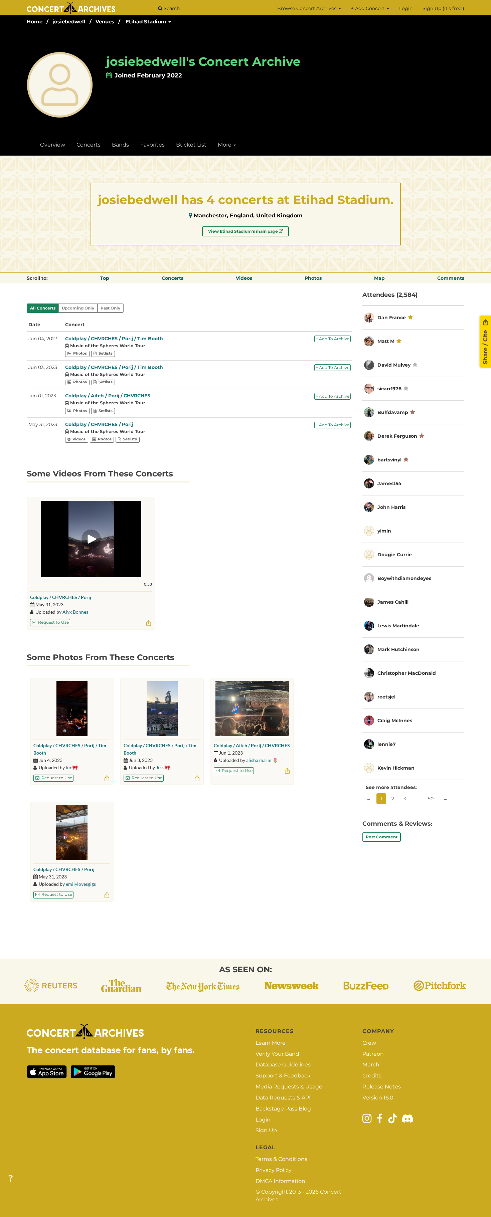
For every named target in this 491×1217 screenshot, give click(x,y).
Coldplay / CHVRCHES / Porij (99, 424)
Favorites (152, 145)
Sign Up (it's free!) (443, 8)
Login (406, 8)
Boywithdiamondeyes (404, 578)
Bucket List (191, 145)
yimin (384, 531)
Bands (120, 145)
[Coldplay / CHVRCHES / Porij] (71, 832)
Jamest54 (389, 483)
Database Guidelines (283, 1064)
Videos (244, 278)
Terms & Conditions (281, 1159)
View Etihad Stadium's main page (243, 231)
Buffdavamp (392, 412)
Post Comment (381, 836)
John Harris (391, 507)
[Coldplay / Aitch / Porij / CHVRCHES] (252, 708)
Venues (105, 21)
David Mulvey (394, 365)
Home (34, 21)
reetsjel (386, 697)
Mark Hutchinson (398, 649)
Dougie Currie (394, 555)
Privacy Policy (274, 1170)
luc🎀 (72, 767)
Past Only (110, 308)
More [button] (225, 145)
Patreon (373, 1054)
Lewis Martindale (398, 626)
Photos (313, 278)
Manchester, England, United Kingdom (248, 215)
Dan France (391, 318)
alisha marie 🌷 (262, 760)
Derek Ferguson (397, 436)
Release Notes (381, 1086)
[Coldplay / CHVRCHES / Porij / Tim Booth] (72, 708)
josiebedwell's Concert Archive (203, 61)
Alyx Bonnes (75, 612)
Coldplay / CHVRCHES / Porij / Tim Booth (114, 339)
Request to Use (53, 622)
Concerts (88, 145)
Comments (450, 278)
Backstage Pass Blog (283, 1108)
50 (431, 799)
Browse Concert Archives (307, 8)
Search (171, 8)
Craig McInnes (394, 721)
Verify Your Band (277, 1054)
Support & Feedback (283, 1075)
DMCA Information (280, 1181)
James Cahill (392, 602)
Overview (52, 145)
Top (104, 278)
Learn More (271, 1043)
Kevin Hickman (396, 768)
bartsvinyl (389, 460)
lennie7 (386, 744)
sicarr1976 (389, 389)
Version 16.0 (377, 1097)
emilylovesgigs (81, 884)
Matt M (385, 341)
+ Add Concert (368, 8)
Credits (371, 1075)
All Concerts (42, 308)
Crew (369, 1043)
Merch (370, 1064)
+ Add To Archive (332, 338)
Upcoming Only (78, 308)
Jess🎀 (163, 767)
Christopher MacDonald (406, 673)
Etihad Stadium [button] (147, 21)
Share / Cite (485, 347)
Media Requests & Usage (289, 1086)
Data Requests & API (283, 1097)
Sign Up (266, 1130)
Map (379, 278)
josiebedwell (69, 21)
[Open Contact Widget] (10, 1178)
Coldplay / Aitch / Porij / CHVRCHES (107, 396)
